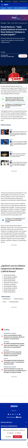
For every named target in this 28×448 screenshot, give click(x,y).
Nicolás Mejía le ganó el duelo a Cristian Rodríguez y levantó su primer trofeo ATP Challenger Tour (18, 164)
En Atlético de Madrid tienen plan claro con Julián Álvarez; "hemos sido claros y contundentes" (14, 345)
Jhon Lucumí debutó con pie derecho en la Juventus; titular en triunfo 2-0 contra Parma (14, 337)
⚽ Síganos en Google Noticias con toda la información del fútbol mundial (15, 220)
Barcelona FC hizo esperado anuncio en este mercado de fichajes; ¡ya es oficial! (12, 353)
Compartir (24, 56)
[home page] (2, 1)
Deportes (11, 433)
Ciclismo (6, 358)
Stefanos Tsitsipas (18, 298)
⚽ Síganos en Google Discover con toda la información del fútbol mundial (15, 105)
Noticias (19, 433)
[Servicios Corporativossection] (26, 426)
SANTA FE (9, 8)
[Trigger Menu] (2, 5)
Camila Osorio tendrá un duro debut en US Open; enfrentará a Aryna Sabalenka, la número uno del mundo (18, 133)
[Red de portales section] (26, 422)
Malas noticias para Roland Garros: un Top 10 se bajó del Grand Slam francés (18, 155)
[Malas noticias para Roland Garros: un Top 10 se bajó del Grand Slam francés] (5, 154)
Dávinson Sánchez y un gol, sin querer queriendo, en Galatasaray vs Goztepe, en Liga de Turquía (15, 370)
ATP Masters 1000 (14, 301)
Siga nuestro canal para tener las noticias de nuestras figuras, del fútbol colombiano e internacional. (14, 99)
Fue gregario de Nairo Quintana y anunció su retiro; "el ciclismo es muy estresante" (14, 362)
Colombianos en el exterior (10, 333)
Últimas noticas (8, 1)
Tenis (9, 23)
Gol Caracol (15, 1)
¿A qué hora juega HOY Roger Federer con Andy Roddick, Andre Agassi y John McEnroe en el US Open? (18, 143)
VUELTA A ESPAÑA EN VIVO (20, 8)
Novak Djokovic (6, 298)
